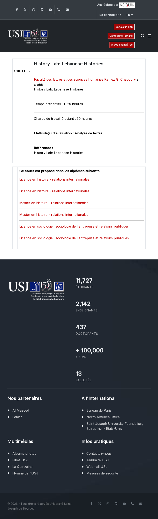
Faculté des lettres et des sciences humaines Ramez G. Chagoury (85, 79)
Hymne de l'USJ (25, 473)
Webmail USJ (97, 467)
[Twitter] (25, 9)
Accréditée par (108, 4)
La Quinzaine (22, 467)
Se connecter (108, 14)
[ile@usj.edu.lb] (67, 9)
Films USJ (20, 460)
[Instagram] (33, 9)
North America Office (103, 417)
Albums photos (24, 453)
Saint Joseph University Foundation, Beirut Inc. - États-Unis (114, 426)
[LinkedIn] (42, 9)
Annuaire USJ (97, 460)
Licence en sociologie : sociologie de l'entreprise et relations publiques (74, 226)
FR (128, 14)
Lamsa (17, 417)
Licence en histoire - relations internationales (54, 179)
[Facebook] (17, 9)
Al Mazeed (20, 410)
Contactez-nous (99, 453)
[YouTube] (50, 9)
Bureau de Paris (99, 410)
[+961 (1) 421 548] (59, 9)
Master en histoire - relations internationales (53, 203)
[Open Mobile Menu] (149, 36)
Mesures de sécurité (102, 473)
